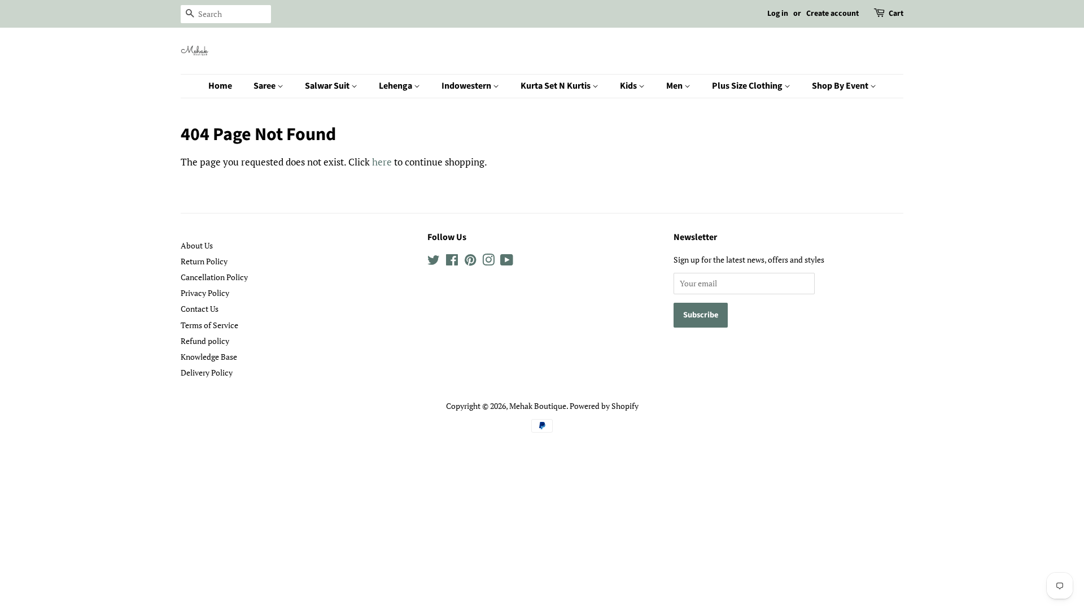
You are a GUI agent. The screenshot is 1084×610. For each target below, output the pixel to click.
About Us (197, 245)
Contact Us (199, 308)
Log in (777, 13)
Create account (832, 13)
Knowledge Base (209, 356)
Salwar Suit (328, 86)
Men (675, 86)
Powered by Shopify (604, 405)
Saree (265, 86)
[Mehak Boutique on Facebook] (451, 261)
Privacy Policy (205, 292)
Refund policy (205, 341)
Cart (896, 13)
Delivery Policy (207, 372)
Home (220, 86)
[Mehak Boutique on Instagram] (488, 261)
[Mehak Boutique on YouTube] (506, 261)
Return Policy (204, 261)
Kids (629, 86)
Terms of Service (209, 325)
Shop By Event (841, 86)
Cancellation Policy (214, 277)
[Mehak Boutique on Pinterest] (470, 261)
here (382, 161)
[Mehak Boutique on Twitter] (433, 261)
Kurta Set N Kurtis (556, 86)
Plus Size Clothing (748, 86)
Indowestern (467, 86)
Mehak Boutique (537, 405)
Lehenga (396, 86)
